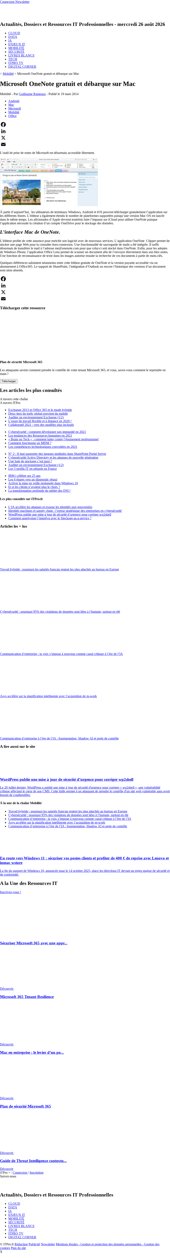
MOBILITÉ (16, 48)
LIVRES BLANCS (21, 55)
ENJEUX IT (16, 44)
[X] (85, 137)
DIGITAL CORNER (22, 66)
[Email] (85, 144)
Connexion (20, 1172)
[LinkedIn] (85, 131)
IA (10, 40)
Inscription (37, 1172)
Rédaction (21, 1244)
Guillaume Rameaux (32, 94)
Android (13, 101)
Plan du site (18, 1248)
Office (12, 116)
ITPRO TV (15, 63)
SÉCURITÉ (16, 51)
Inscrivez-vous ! (10, 892)
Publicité (34, 1244)
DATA (12, 37)
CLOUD (14, 33)
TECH (12, 59)
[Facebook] (85, 124)
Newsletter (48, 1244)
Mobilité (8, 73)
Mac (11, 104)
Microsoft (14, 108)
